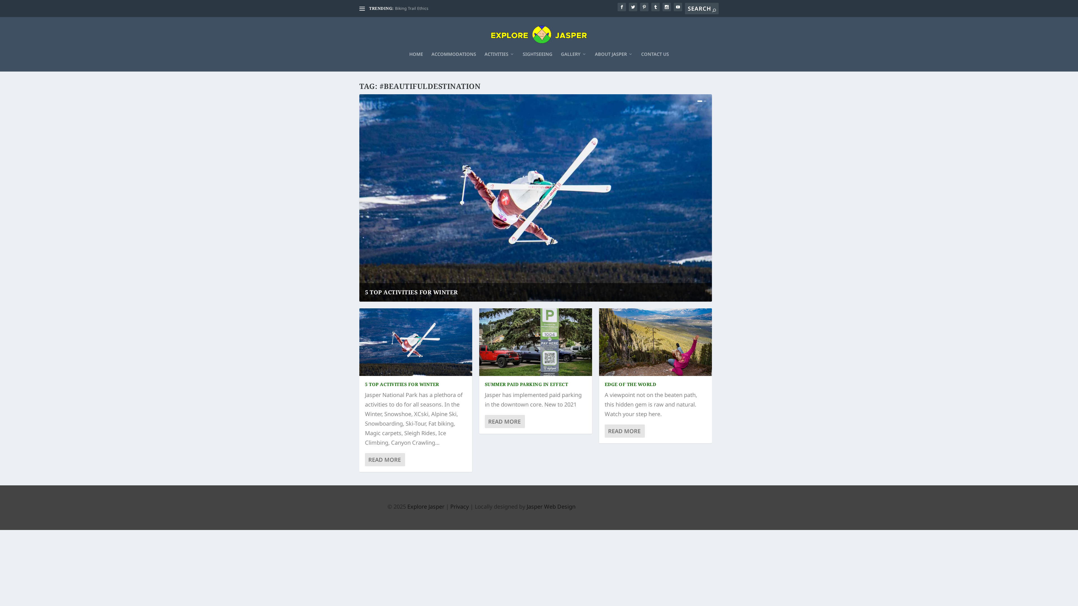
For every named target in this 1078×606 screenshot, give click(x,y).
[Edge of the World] (655, 342)
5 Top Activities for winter (411, 292)
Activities (496, 54)
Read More (384, 459)
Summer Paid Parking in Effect (526, 384)
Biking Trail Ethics (411, 8)
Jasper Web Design (551, 506)
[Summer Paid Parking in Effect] (535, 342)
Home (416, 54)
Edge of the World (630, 384)
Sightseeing (537, 54)
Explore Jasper (425, 506)
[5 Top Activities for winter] (415, 342)
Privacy (459, 506)
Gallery (571, 54)
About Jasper (611, 54)
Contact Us (655, 54)
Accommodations (453, 54)
